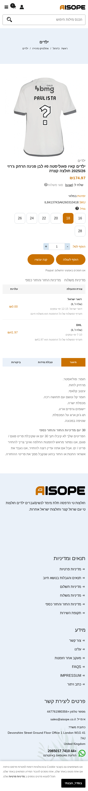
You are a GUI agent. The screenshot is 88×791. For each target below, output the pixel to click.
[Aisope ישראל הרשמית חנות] (72, 7)
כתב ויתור (74, 684)
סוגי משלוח (55, 185)
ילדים (81, 161)
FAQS (76, 667)
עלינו (78, 649)
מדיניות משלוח (73, 280)
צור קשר (75, 640)
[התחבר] (22, 7)
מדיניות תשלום (70, 586)
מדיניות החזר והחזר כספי (43, 280)
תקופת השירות (70, 613)
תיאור (73, 362)
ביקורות (16, 362)
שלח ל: (74, 185)
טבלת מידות (45, 362)
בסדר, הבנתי (73, 783)
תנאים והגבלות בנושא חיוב (62, 578)
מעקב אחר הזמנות (68, 658)
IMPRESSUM (70, 675)
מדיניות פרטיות (70, 569)
